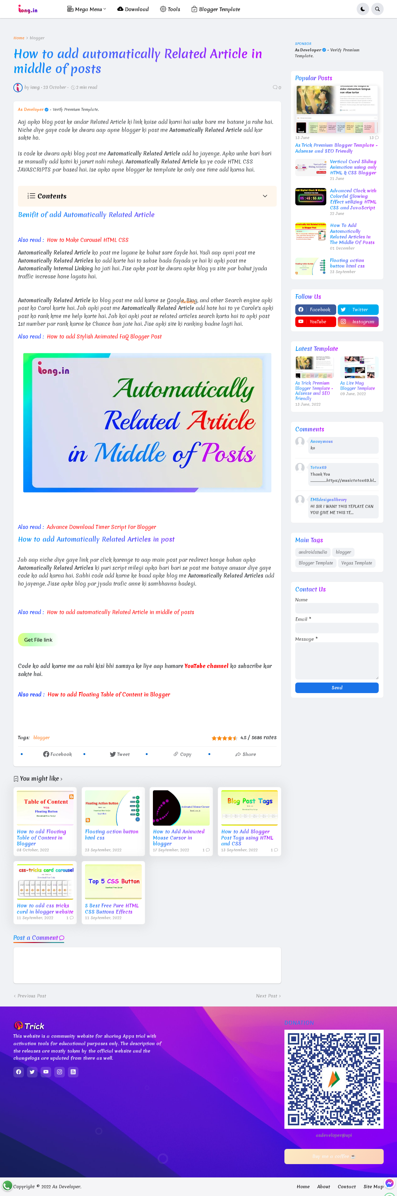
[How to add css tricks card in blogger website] (45, 882)
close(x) (188, 301)
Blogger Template (316, 563)
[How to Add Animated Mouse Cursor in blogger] (181, 808)
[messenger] (389, 1183)
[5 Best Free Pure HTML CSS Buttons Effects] (113, 882)
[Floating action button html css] (113, 808)
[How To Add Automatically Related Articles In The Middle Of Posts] (310, 231)
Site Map (374, 1187)
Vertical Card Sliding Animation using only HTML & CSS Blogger (353, 167)
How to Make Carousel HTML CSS (88, 239)
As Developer (30, 109)
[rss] (73, 1072)
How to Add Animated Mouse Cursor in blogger (179, 838)
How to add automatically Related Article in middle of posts (120, 612)
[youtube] (46, 1072)
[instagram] (59, 1072)
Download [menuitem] (136, 9)
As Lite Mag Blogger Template (357, 386)
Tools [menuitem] (173, 9)
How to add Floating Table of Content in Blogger (108, 694)
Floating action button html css (111, 835)
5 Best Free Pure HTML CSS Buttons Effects (112, 909)
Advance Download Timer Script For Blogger (101, 526)
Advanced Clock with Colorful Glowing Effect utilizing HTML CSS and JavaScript (353, 199)
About (323, 1187)
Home (19, 38)
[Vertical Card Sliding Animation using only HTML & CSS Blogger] (310, 167)
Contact (347, 1187)
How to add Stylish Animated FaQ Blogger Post (104, 336)
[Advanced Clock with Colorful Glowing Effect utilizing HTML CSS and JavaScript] (310, 196)
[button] (363, 9)
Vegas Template (356, 563)
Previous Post (31, 996)
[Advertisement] (165, 398)
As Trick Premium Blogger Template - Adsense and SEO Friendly (336, 148)
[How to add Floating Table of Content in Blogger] (45, 808)
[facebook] (18, 1072)
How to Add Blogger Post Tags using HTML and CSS (247, 838)
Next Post (266, 996)
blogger (37, 38)
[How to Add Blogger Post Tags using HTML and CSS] (249, 808)
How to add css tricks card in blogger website (45, 909)
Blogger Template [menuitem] (219, 9)
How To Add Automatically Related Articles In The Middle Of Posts (352, 234)
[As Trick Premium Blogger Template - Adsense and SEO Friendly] (337, 109)
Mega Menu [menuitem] (88, 9)
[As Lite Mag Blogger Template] (359, 367)
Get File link (38, 639)
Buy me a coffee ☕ (334, 1156)
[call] (7, 1185)
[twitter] (32, 1072)
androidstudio (313, 552)
